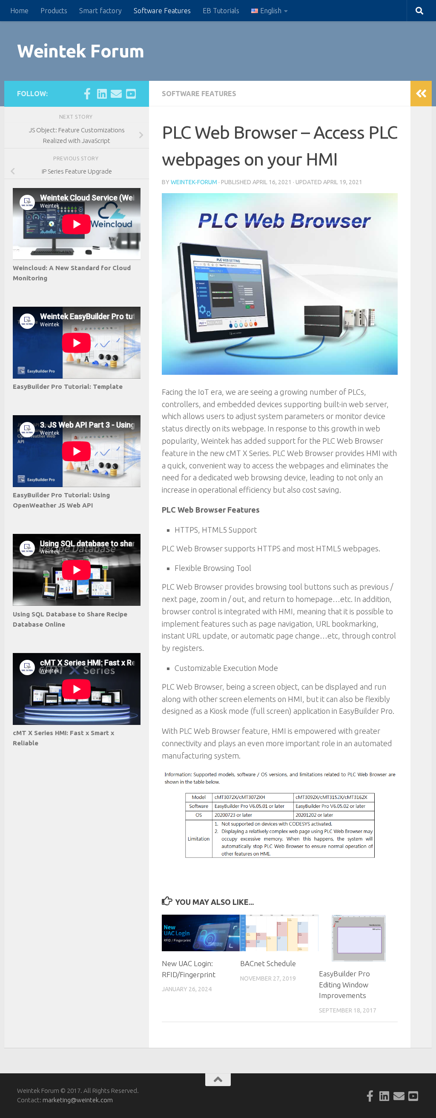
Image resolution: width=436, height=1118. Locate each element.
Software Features (162, 10)
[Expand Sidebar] (421, 93)
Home (19, 10)
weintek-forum (194, 182)
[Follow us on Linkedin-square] (101, 93)
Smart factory (100, 10)
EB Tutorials (221, 10)
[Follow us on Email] (116, 93)
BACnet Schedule (268, 963)
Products (53, 10)
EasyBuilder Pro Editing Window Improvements (344, 984)
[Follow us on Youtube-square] (130, 93)
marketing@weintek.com (78, 1100)
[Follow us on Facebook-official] (87, 93)
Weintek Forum (80, 51)
